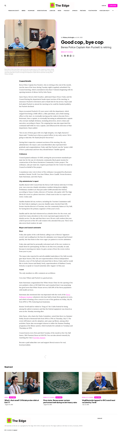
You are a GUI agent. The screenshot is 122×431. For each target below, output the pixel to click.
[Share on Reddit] (71, 56)
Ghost (15, 430)
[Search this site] (5, 5)
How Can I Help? (104, 10)
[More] (113, 10)
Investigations (42, 10)
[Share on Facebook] (65, 56)
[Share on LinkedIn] (68, 56)
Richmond (31, 10)
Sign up (100, 418)
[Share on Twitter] (62, 56)
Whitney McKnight (68, 37)
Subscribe (112, 5)
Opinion (74, 10)
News (59, 10)
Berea (23, 10)
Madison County (13, 10)
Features (83, 10)
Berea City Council (67, 52)
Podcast (67, 10)
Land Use (52, 10)
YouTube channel (39, 338)
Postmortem (92, 10)
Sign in (104, 5)
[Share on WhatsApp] (73, 56)
